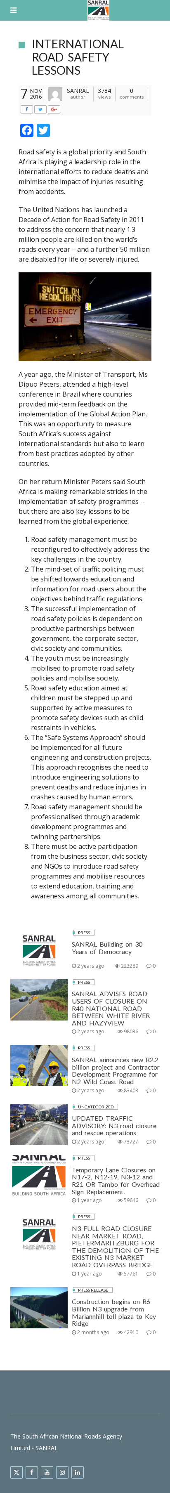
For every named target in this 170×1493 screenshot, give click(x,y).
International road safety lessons (78, 57)
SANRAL (78, 90)
